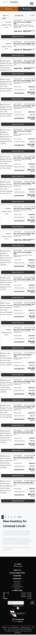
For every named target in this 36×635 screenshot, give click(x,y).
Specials (17, 588)
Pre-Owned (17, 583)
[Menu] (31, 4)
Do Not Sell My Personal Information (20, 629)
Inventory (17, 578)
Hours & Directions (17, 573)
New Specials (17, 585)
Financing (17, 576)
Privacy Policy (26, 627)
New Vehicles (17, 581)
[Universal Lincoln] (11, 2)
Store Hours (17, 590)
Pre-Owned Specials (17, 586)
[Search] (32, 603)
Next (19, 517)
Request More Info (18, 36)
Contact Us (5, 627)
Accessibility (15, 627)
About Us (17, 570)
